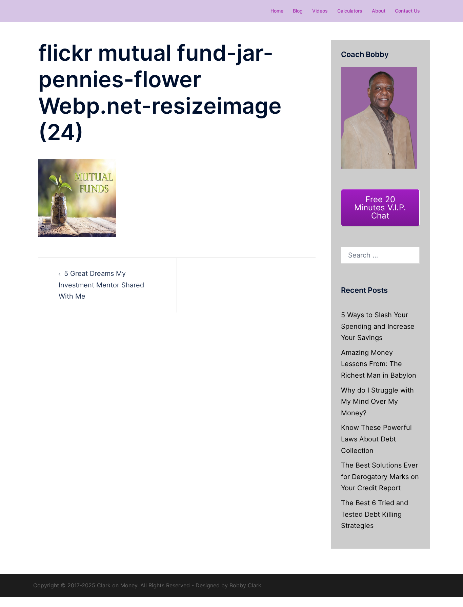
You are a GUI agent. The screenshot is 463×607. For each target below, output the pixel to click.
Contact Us (407, 11)
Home (276, 11)
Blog (298, 11)
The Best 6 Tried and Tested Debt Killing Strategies (374, 514)
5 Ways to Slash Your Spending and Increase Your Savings (378, 326)
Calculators (349, 11)
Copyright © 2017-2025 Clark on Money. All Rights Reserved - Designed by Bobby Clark (147, 585)
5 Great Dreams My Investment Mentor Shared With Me (101, 284)
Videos (320, 11)
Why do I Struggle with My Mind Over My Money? (377, 401)
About (378, 11)
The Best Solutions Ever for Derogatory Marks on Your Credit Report (380, 476)
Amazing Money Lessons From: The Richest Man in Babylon (378, 363)
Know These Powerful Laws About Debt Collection (376, 438)
